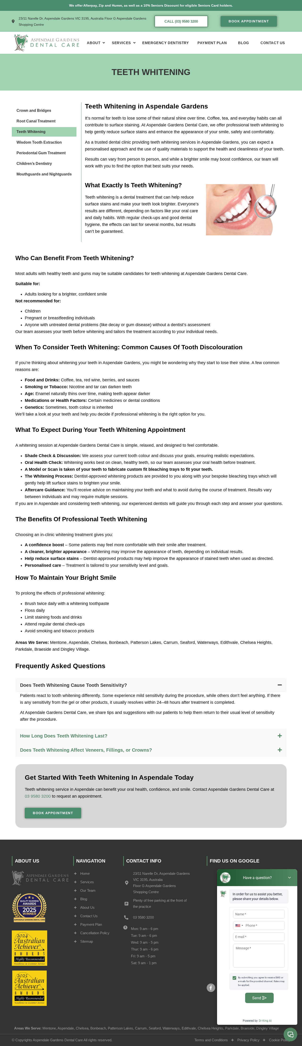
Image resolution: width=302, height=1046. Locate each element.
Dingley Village (75, 649)
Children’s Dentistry (34, 164)
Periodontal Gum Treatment (41, 153)
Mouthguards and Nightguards (44, 174)
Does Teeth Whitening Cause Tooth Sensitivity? (73, 685)
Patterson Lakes (145, 642)
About (93, 43)
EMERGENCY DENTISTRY (165, 43)
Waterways (207, 642)
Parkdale (23, 649)
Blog (243, 43)
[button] (151, 685)
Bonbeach (118, 642)
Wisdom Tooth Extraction (39, 142)
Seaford (187, 642)
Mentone (58, 642)
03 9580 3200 (38, 796)
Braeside (42, 649)
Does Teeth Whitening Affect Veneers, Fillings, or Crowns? (86, 750)
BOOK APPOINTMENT (249, 21)
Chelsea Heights (255, 642)
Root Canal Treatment (36, 121)
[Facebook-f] (211, 987)
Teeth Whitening (31, 132)
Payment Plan (212, 43)
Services (121, 43)
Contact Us (272, 43)
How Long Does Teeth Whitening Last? (63, 735)
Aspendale (79, 642)
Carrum (171, 642)
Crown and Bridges (34, 110)
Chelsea (99, 642)
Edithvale (229, 642)
